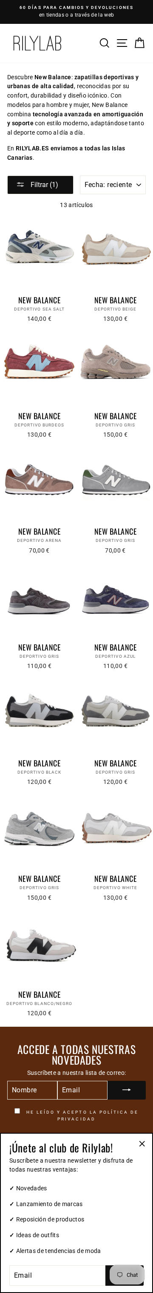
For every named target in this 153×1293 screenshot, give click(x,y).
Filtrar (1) (43, 185)
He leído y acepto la (81, 1115)
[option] (76, 12)
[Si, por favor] (127, 1090)
